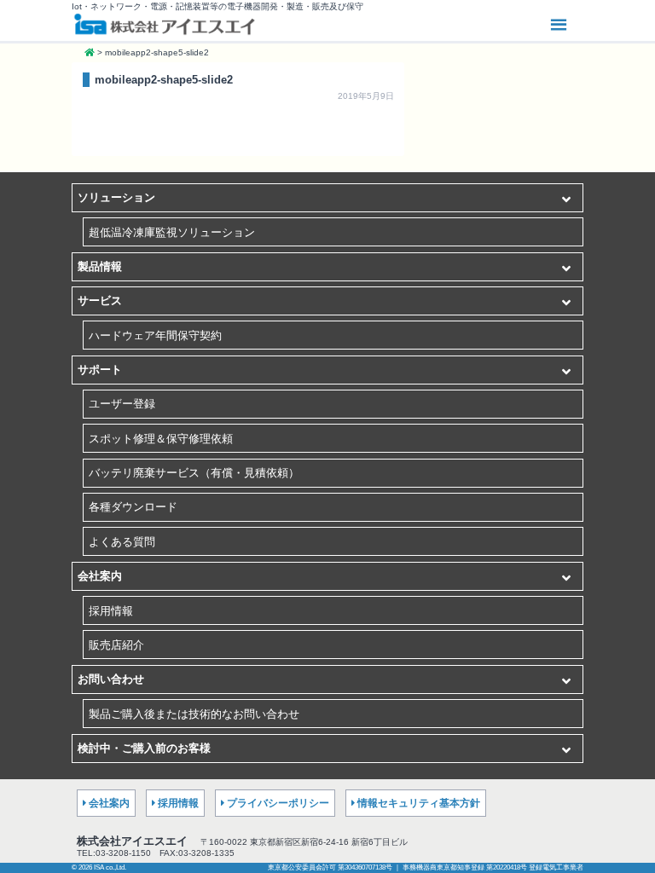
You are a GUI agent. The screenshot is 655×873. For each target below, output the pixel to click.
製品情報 (100, 266)
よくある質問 (122, 541)
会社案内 (100, 575)
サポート (100, 369)
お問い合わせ (111, 679)
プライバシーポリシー (278, 803)
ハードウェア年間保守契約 (155, 335)
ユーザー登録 (122, 403)
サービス (100, 300)
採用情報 (111, 610)
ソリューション (116, 197)
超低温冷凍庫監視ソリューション (172, 232)
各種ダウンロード (133, 506)
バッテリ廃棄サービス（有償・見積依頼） (194, 472)
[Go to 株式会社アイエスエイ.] (89, 52)
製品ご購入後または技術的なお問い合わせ (194, 714)
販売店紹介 (116, 645)
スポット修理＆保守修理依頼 (161, 438)
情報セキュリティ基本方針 (418, 803)
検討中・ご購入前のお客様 (144, 748)
